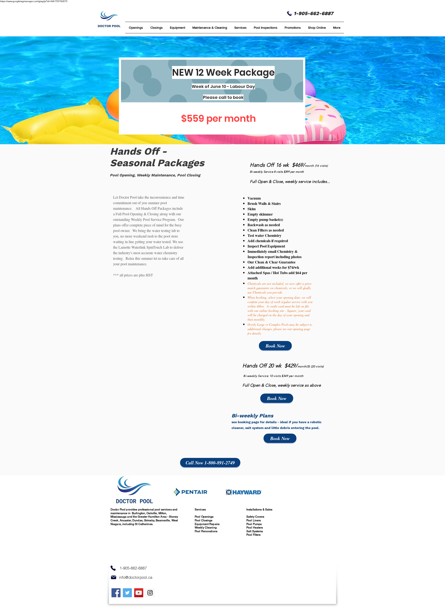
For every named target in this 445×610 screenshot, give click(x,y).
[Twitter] (127, 592)
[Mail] (114, 577)
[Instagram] (150, 592)
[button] (210, 27)
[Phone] (113, 568)
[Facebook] (116, 592)
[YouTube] (138, 592)
